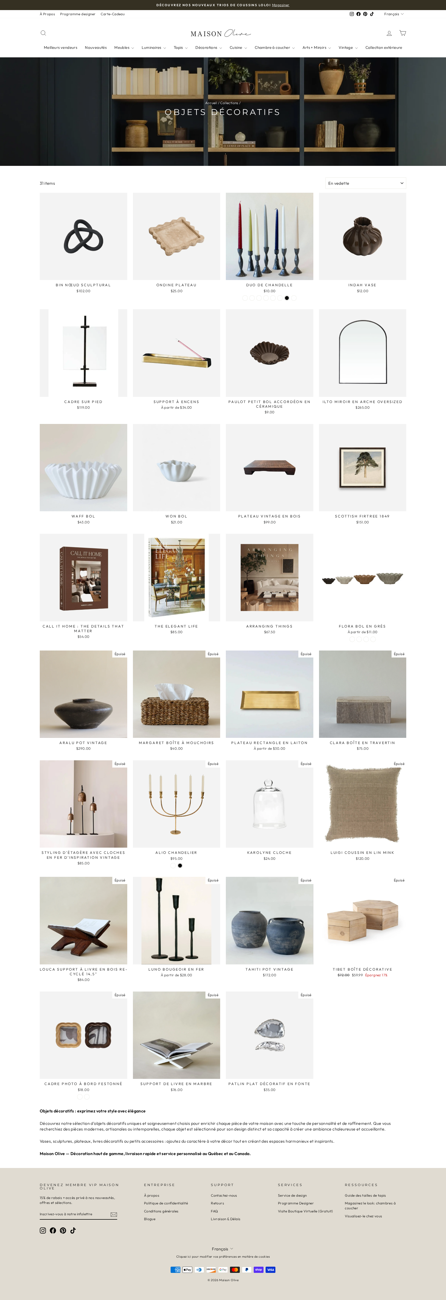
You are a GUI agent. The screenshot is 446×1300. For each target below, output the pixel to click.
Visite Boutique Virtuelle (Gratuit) (305, 1211)
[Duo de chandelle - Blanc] (245, 298)
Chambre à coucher (273, 47)
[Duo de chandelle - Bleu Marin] (293, 298)
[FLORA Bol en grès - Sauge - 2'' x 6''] (373, 639)
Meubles (122, 47)
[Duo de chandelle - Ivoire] (252, 298)
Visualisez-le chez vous (363, 1216)
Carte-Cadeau (113, 14)
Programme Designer (296, 1203)
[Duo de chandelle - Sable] (266, 298)
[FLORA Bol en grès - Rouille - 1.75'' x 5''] (366, 639)
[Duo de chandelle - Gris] (279, 298)
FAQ (214, 1211)
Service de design (292, 1195)
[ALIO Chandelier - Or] (173, 865)
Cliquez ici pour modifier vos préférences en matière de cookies (223, 1256)
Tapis (179, 47)
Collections (229, 102)
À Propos (47, 14)
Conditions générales (161, 1211)
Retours (217, 1203)
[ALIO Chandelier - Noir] (180, 865)
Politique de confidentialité (166, 1203)
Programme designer (77, 14)
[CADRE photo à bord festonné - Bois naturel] (79, 1096)
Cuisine (236, 47)
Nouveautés (96, 47)
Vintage (346, 47)
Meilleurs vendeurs (60, 47)
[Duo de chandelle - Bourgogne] (272, 298)
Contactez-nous (224, 1195)
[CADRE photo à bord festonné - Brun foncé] (86, 1096)
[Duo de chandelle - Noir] (286, 298)
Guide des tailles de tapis (365, 1195)
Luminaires (152, 47)
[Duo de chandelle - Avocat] (259, 298)
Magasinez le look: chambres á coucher (370, 1205)
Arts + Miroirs (314, 47)
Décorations (206, 47)
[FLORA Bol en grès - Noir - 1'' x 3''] (352, 639)
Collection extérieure (383, 47)
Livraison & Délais (225, 1219)
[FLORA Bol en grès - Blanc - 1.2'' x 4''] (359, 639)
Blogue (149, 1219)
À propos (151, 1195)
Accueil (211, 102)
